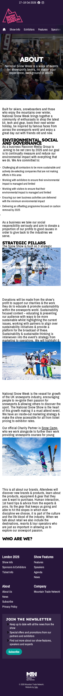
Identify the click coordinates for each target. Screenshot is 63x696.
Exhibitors (29, 29)
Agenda (38, 572)
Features (43, 29)
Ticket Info (7, 572)
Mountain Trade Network (47, 592)
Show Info (15, 29)
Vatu (36, 687)
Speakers (56, 29)
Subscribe (7, 602)
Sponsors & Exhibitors (14, 567)
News (37, 577)
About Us (7, 592)
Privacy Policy (9, 607)
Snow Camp (49, 428)
